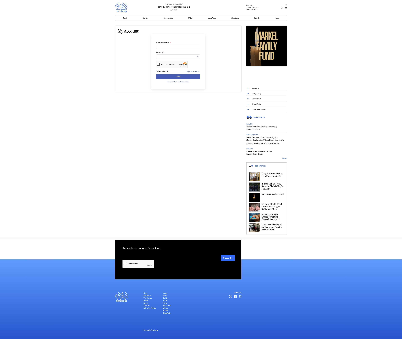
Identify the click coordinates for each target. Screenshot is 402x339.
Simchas (146, 306)
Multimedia (147, 296)
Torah (125, 18)
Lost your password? (193, 71)
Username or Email (163, 43)
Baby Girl (249, 124)
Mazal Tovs (212, 18)
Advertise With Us (150, 308)
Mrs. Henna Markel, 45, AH (273, 193)
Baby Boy (249, 149)
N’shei (190, 18)
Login (178, 76)
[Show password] (197, 56)
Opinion (145, 18)
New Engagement (252, 135)
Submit (256, 18)
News (145, 293)
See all (284, 158)
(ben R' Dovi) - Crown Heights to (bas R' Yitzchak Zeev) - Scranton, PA (265, 138)
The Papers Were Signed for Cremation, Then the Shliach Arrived (272, 227)
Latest (165, 293)
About (277, 18)
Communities (168, 18)
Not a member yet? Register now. (178, 82)
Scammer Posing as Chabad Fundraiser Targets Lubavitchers (270, 217)
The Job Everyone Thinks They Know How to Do (272, 174)
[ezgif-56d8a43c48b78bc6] (266, 46)
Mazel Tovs (167, 306)
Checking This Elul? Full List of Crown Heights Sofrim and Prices (272, 206)
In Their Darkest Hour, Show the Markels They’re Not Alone (272, 186)
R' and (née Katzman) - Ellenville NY (261, 128)
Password (160, 52)
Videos (165, 308)
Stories (165, 311)
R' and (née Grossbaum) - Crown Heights (259, 152)
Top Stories (148, 298)
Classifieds (235, 18)
